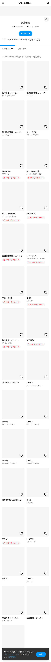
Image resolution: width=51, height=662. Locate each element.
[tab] (7, 48)
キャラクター (7, 49)
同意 (41, 654)
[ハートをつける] (21, 87)
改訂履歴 (12, 657)
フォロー (26, 33)
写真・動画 (21, 49)
